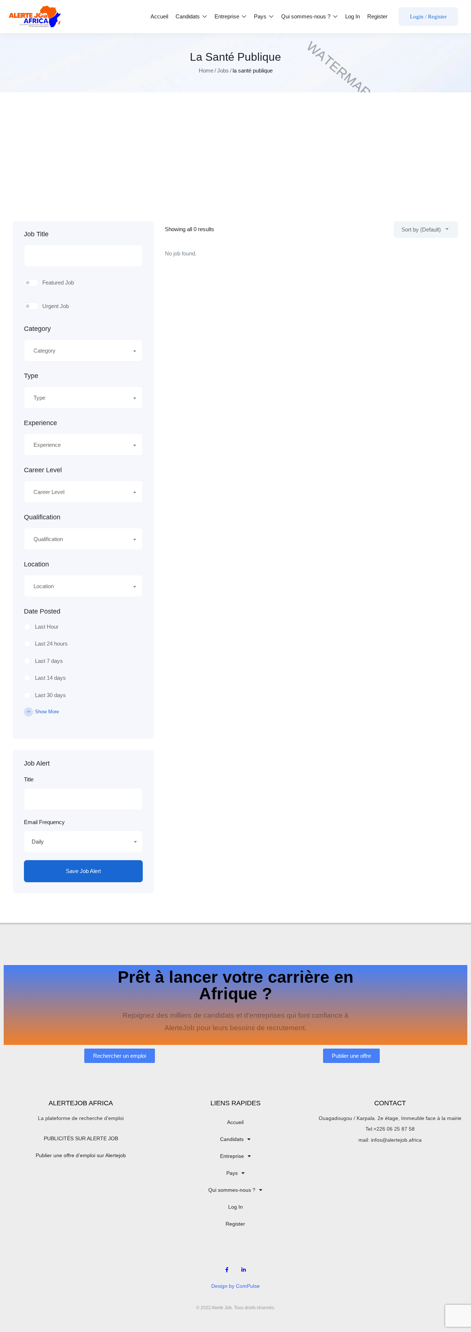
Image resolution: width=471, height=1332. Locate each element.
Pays (261, 16)
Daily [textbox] (38, 841)
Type (31, 375)
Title (28, 779)
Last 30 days (50, 695)
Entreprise (228, 16)
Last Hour (47, 626)
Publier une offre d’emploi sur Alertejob (81, 1155)
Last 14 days (50, 678)
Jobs (223, 70)
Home (206, 70)
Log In (352, 16)
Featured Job (58, 282)
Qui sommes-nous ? (306, 16)
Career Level (43, 470)
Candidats (188, 16)
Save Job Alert (83, 871)
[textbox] (78, 351)
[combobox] (83, 350)
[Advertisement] (235, 166)
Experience (40, 423)
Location (36, 564)
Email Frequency (44, 822)
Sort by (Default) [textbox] (421, 229)
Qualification (42, 517)
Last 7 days (49, 661)
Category (37, 328)
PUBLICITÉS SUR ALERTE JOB (81, 1138)
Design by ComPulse (235, 1286)
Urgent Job (55, 306)
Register (377, 16)
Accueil (159, 16)
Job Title (36, 234)
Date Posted (42, 611)
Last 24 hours (51, 643)
